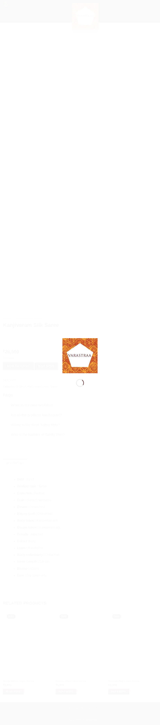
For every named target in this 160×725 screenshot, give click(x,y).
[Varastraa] (80, 355)
